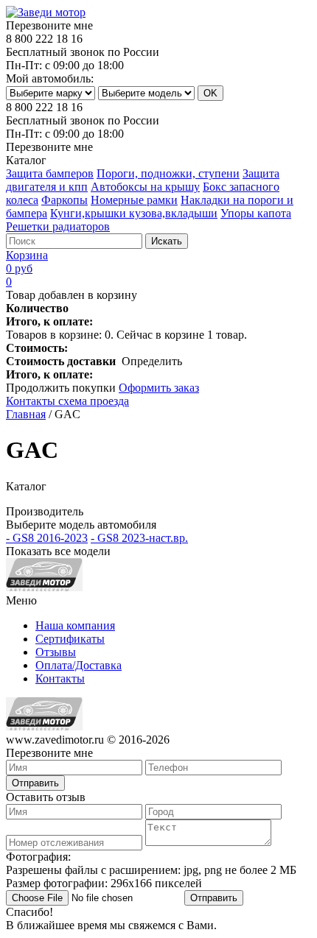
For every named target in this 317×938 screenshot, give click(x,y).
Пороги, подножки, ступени (168, 173)
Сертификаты (70, 638)
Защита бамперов (50, 173)
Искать (166, 241)
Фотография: (151, 869)
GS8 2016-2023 (47, 538)
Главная (26, 414)
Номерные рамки (134, 200)
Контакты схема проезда (67, 401)
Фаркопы (64, 200)
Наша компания (75, 625)
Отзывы (55, 652)
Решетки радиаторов (58, 226)
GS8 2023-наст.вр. (139, 538)
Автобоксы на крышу (145, 186)
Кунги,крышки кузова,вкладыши (133, 213)
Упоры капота (255, 213)
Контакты (60, 678)
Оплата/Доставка (78, 665)
